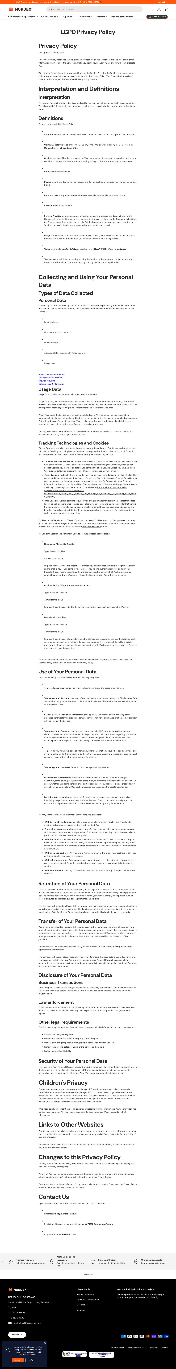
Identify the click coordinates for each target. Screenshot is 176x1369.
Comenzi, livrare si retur (88, 1299)
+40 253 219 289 (16, 1317)
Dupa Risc (67, 16)
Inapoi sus (88, 1274)
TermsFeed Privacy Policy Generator (82, 79)
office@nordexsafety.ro (30, 1323)
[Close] (45, 1343)
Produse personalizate (122, 16)
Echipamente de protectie (21, 16)
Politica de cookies (28, 1355)
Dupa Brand (84, 16)
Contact (81, 1310)
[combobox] (94, 9)
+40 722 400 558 (16, 1312)
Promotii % (102, 16)
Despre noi (82, 1304)
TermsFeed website (91, 526)
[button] (166, 9)
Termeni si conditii (85, 1294)
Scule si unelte (48, 16)
